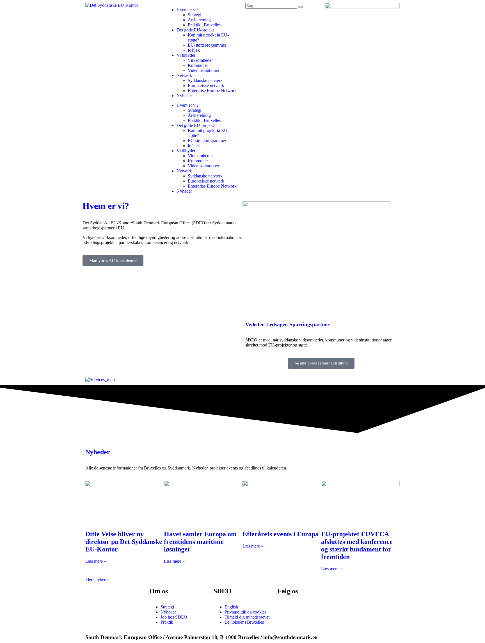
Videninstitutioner (203, 70)
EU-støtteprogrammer (207, 45)
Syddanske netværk (205, 80)
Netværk (184, 75)
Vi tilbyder (186, 55)
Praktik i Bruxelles (204, 24)
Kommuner (198, 65)
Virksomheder (200, 60)
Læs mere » (95, 561)
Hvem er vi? (187, 9)
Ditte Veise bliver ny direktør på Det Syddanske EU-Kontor (123, 541)
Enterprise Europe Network (212, 90)
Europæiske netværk (206, 85)
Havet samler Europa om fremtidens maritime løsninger (200, 541)
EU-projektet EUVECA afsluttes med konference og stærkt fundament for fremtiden (357, 545)
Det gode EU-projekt (195, 30)
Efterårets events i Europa (280, 534)
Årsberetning (199, 19)
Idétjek (194, 50)
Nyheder (184, 95)
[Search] (300, 7)
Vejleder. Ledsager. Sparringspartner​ (287, 324)
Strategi (194, 14)
